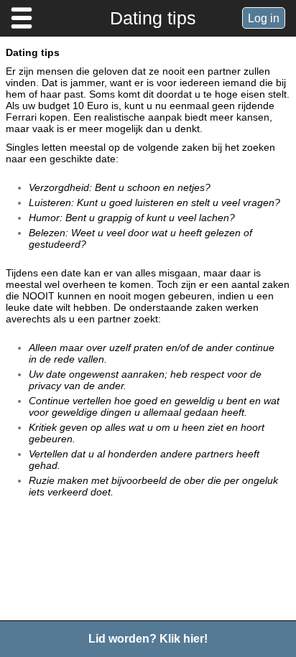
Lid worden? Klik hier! (148, 639)
